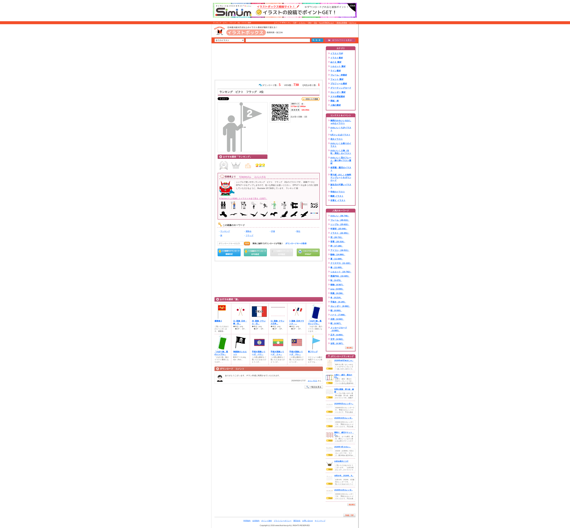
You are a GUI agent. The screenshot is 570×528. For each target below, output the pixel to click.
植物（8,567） (337, 284)
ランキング (225, 231)
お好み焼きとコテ (341, 461)
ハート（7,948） (338, 315)
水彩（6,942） (337, 319)
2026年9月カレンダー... (343, 404)
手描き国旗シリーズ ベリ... (258, 353)
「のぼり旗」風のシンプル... (315, 322)
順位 (298, 231)
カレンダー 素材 (338, 92)
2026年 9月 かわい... (342, 447)
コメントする (260, 177)
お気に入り (311, 99)
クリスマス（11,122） (341, 263)
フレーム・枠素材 (338, 75)
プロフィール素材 (338, 83)
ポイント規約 (266, 521)
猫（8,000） (336, 310)
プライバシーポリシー (283, 521)
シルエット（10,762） (341, 272)
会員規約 (255, 521)
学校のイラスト (337, 192)
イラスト (302, 23)
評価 (273, 231)
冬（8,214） (336, 297)
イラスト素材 (336, 58)
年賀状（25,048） (338, 228)
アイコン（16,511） (339, 250)
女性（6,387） (337, 343)
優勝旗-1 (218, 321)
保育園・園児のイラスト (340, 169)
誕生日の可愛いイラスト (340, 186)
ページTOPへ (349, 515)
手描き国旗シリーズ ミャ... (277, 353)
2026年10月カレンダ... (343, 418)
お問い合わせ (307, 521)
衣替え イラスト (338, 200)
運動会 (248, 231)
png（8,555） (337, 289)
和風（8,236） (337, 293)
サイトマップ (320, 521)
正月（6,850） (337, 335)
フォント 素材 (336, 79)
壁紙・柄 (334, 101)
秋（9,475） (336, 280)
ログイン (352, 23)
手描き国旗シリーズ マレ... (296, 353)
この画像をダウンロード (229, 252)
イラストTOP (336, 53)
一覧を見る (349, 347)
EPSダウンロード (255, 252)
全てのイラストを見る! (341, 40)
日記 (315, 23)
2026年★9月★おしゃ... (343, 360)
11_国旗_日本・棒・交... (240, 322)
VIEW (329, 368)
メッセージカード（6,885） (338, 329)
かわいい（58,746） (339, 216)
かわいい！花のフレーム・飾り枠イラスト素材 (340, 160)
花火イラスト (336, 139)
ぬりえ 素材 (335, 62)
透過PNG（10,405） (340, 276)
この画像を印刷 (308, 252)
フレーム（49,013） (339, 220)
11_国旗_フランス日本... (277, 322)
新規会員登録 (342, 23)
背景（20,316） (337, 241)
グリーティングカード (340, 88)
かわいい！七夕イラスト (340, 129)
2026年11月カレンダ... (343, 490)
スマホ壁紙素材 (337, 96)
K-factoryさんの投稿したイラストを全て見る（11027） (243, 198)
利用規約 (247, 521)
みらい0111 (312, 381)
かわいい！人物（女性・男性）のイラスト (340, 151)
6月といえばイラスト (340, 135)
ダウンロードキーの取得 (296, 243)
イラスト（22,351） (339, 233)
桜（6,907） (336, 323)
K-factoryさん (245, 177)
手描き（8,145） (338, 302)
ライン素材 (335, 70)
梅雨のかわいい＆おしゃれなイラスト (340, 122)
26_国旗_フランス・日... (259, 322)
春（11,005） (336, 267)
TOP (295, 23)
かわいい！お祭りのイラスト (340, 144)
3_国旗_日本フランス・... (296, 322)
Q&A (310, 23)
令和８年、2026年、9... (343, 476)
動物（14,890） (337, 254)
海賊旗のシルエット (240, 353)
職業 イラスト (336, 196)
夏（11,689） (336, 259)
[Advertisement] (197, 70)
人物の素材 (335, 105)
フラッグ (249, 235)
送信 (247, 243)
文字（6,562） (337, 339)
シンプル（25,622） (339, 224)
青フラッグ (313, 352)
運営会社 (296, 521)
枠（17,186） (336, 246)
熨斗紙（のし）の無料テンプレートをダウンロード (340, 177)
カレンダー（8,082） (340, 306)
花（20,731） (336, 237)
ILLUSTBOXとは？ (326, 23)
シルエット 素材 (338, 66)
